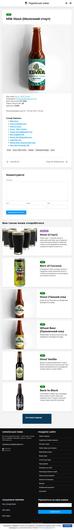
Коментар (9, 180)
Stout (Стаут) (15, 127)
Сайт (48, 203)
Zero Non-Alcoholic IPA (19, 145)
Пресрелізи (43, 464)
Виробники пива (45, 452)
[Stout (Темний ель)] (19, 303)
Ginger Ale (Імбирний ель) (21, 132)
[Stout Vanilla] (19, 366)
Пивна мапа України (46, 475)
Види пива (43, 456)
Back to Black (49, 390)
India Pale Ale (15, 140)
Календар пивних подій (48, 472)
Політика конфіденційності (46, 527)
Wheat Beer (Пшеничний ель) (22, 143)
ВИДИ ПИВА (44, 231)
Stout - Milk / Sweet (19, 150)
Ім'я (7, 203)
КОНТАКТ (42, 491)
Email (29, 203)
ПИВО (8, 14)
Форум (41, 483)
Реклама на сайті (45, 468)
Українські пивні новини (48, 440)
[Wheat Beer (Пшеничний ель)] (19, 334)
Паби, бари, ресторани (48, 448)
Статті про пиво (45, 460)
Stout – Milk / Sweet (22, 96)
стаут (52, 150)
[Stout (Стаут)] (19, 241)
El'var (9, 150)
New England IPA (17, 135)
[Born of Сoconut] (19, 272)
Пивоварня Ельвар (42, 150)
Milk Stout (14, 121)
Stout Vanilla (48, 359)
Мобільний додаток (46, 487)
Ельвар (31, 150)
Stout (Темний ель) (18, 124)
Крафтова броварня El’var (26, 99)
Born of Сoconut (51, 265)
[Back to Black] (19, 397)
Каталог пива (44, 444)
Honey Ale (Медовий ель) (21, 137)
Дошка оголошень (46, 479)
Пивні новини (44, 436)
